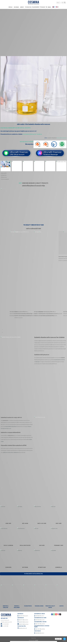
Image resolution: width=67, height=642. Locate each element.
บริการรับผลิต (16, 7)
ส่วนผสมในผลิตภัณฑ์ (35, 7)
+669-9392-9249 (38, 620)
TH (54, 7)
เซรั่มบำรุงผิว (38, 362)
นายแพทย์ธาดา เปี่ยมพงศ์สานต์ (51, 138)
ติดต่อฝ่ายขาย (16, 452)
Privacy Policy (33, 638)
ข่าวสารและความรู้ (28, 7)
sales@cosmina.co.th (23, 628)
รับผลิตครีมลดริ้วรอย (57, 360)
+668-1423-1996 (38, 624)
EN (57, 7)
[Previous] (2, 324)
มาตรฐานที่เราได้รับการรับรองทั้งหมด (10, 427)
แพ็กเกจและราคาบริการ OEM (8, 452)
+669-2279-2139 (21, 616)
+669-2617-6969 (21, 620)
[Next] (6, 324)
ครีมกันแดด (63, 360)
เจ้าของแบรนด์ (42, 7)
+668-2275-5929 (22, 622)
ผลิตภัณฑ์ (22, 7)
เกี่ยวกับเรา (10, 7)
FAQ (46, 7)
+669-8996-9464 (38, 616)
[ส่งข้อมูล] (64, 2)
